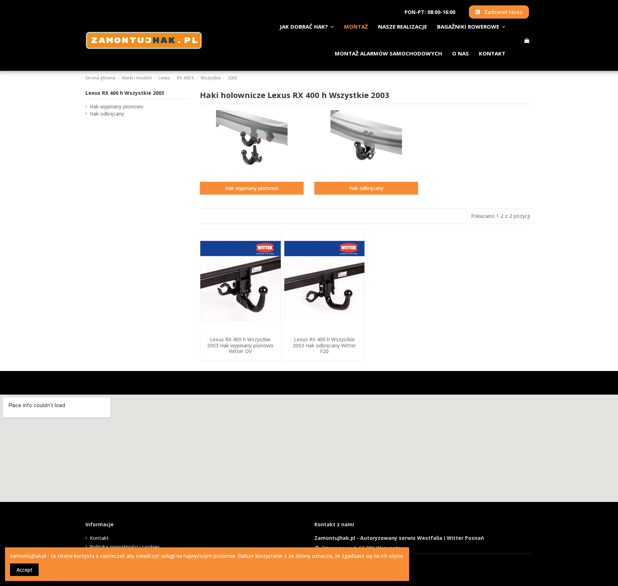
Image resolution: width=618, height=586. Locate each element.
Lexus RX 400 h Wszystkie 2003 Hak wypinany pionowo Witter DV (240, 345)
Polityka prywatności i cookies (125, 546)
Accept (24, 569)
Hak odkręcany (366, 188)
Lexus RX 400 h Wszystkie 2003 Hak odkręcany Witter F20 (324, 345)
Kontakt (99, 537)
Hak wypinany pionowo (252, 188)
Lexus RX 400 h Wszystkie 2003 (124, 92)
